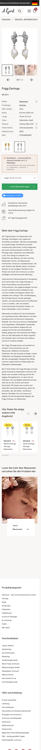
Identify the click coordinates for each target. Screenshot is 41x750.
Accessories (7, 620)
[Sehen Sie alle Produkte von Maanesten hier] (36, 101)
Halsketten (6, 609)
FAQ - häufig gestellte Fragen (13, 736)
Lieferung (5, 704)
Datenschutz (7, 729)
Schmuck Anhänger (9, 617)
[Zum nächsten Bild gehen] (31, 80)
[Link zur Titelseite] (8, 11)
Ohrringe (22, 105)
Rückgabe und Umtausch (12, 714)
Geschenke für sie (9, 678)
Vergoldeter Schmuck (10, 671)
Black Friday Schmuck (10, 664)
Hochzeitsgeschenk (10, 682)
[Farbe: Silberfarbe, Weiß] (19, 146)
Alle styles (6, 627)
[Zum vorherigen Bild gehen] (8, 80)
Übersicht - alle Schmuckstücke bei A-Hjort (19, 595)
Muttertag (6, 656)
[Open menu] (29, 11)
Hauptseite (6, 19)
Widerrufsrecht (8, 725)
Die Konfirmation (8, 653)
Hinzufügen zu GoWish (14, 195)
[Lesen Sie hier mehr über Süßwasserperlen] (36, 128)
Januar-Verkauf (8, 646)
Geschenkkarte (8, 707)
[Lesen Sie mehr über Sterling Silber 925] (36, 124)
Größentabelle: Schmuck (11, 740)
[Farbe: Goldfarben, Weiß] (7, 146)
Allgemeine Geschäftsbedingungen (15, 733)
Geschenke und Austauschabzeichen (16, 711)
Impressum (6, 722)
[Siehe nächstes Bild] (35, 413)
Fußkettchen (7, 613)
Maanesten (23, 101)
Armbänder (6, 606)
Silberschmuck (7, 675)
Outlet (4, 624)
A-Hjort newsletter (9, 700)
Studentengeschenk (10, 660)
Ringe (4, 602)
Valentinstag (6, 649)
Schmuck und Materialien (12, 718)
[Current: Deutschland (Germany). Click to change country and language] (34, 3)
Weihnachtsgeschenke (11, 667)
